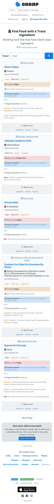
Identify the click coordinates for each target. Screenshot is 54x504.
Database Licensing (27, 479)
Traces (5, 56)
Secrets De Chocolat (15, 345)
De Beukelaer (12, 206)
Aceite (8, 456)
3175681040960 (12, 279)
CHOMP (30, 4)
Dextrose (7, 382)
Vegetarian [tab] (25, 79)
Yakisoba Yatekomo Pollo (17, 140)
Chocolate (7, 108)
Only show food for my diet (27, 47)
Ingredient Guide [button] (20, 15)
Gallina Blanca (12, 145)
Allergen (44, 456)
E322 (6, 320)
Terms (36, 483)
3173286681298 (12, 353)
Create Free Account (27, 438)
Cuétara (10, 71)
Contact (39, 479)
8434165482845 (12, 74)
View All (23, 104)
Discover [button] (14, 19)
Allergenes (26, 460)
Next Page (27, 417)
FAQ (17, 483)
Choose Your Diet (39, 19)
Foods (12, 10)
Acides (16, 456)
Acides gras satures (30, 456)
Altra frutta (37, 460)
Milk (5, 239)
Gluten (6, 177)
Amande (25, 464)
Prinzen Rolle (11, 202)
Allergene (15, 460)
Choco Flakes (11, 67)
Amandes (35, 464)
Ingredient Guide (26, 483)
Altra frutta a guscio (10, 464)
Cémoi (9, 349)
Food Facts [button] (38, 15)
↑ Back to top (27, 446)
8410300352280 (12, 148)
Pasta (6, 115)
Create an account (13, 94)
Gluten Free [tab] (15, 79)
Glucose (7, 389)
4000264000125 (12, 210)
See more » (46, 464)
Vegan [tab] (7, 79)
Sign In (25, 19)
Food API (14, 479)
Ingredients (19, 130)
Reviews (35, 130)
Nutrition (28, 130)
